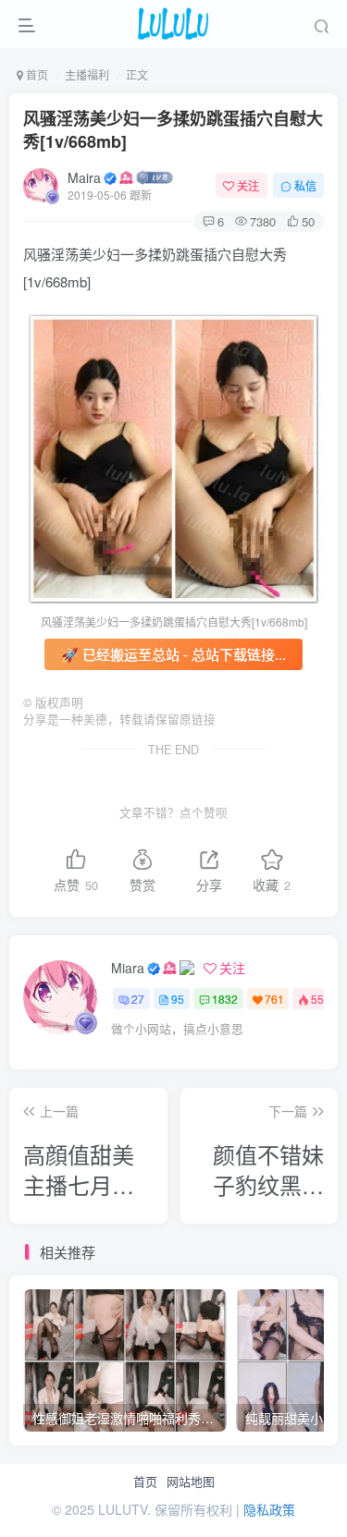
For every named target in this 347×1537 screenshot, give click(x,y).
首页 (145, 1481)
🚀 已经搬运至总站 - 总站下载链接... (173, 654)
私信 (305, 185)
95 (177, 998)
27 (137, 998)
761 (274, 998)
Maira (84, 177)
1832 (225, 998)
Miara (127, 967)
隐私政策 (269, 1509)
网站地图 (191, 1481)
